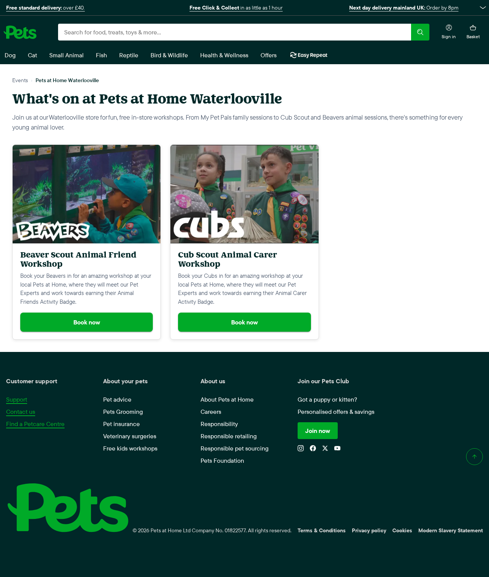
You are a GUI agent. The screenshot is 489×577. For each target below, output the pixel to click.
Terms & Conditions (322, 530)
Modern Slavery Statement (450, 530)
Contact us (20, 411)
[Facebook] (313, 448)
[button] (244, 7)
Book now (86, 322)
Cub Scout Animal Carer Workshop (227, 259)
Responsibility (219, 424)
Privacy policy (369, 530)
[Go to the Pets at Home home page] (20, 32)
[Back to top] (474, 456)
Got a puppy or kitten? (327, 399)
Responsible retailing (229, 436)
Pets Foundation (222, 460)
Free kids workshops (130, 448)
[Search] (420, 32)
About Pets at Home (227, 399)
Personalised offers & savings (336, 411)
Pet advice (117, 399)
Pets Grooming (123, 411)
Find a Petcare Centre (35, 424)
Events (20, 80)
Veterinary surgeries (129, 436)
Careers (211, 411)
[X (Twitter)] (325, 448)
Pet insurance (121, 424)
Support (16, 399)
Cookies (402, 530)
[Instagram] (301, 448)
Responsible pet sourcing (235, 448)
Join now (317, 430)
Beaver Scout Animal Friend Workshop (78, 259)
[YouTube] (337, 448)
